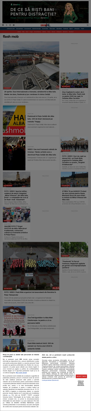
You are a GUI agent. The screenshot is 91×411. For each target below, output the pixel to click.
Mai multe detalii (21, 372)
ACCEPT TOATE (81, 376)
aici (9, 395)
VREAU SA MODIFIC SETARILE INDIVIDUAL (80, 383)
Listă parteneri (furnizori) (50, 380)
